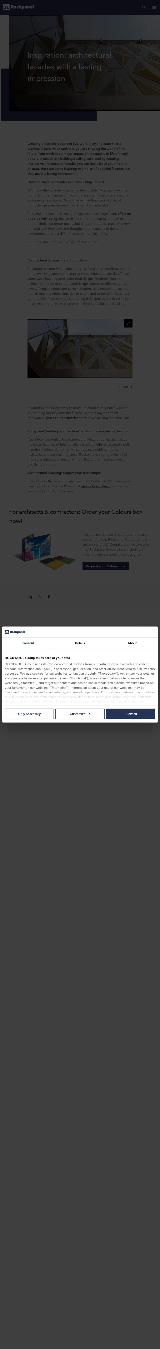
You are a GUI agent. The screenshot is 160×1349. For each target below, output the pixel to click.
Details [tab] (80, 643)
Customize (77, 714)
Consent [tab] (27, 643)
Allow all (130, 714)
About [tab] (132, 643)
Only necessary (29, 714)
